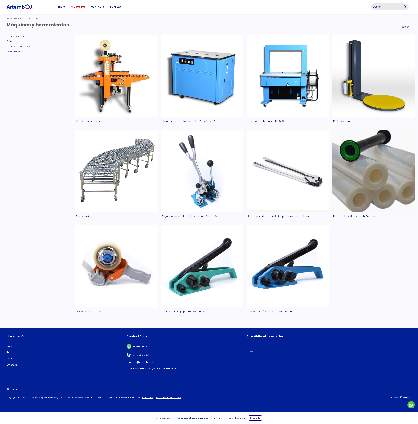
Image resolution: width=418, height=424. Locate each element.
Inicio (61, 6)
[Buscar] (405, 7)
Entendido (255, 418)
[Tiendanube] (401, 397)
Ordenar (406, 26)
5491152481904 (141, 346)
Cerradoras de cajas (15, 36)
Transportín (12, 56)
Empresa (115, 6)
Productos (12, 352)
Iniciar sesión (18, 389)
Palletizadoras (13, 51)
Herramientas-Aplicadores (19, 46)
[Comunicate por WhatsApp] (411, 404)
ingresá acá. (147, 397)
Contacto (98, 6)
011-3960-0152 (141, 354)
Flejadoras (11, 41)
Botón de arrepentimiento (168, 397)
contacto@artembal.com (141, 362)
